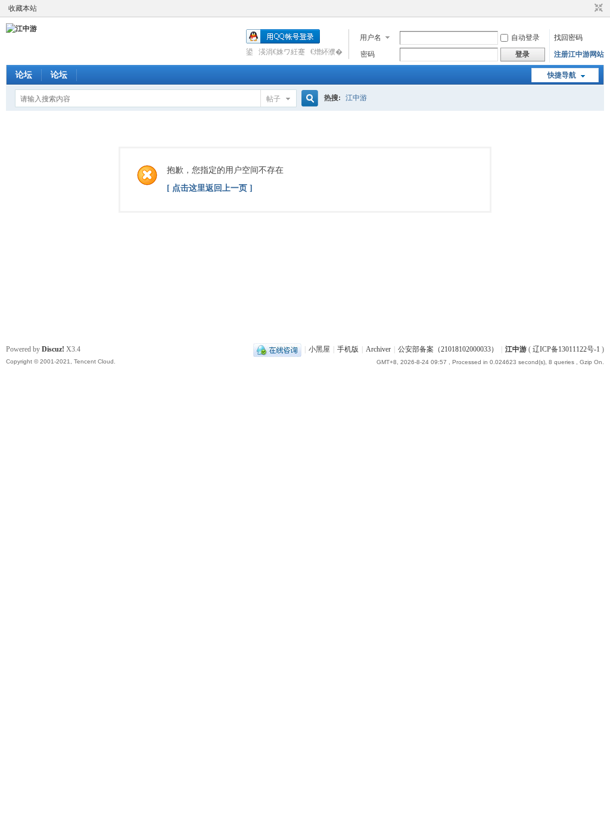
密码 (367, 54)
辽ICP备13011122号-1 (566, 349)
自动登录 (525, 37)
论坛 (23, 74)
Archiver (378, 349)
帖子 (273, 99)
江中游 (356, 98)
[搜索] (308, 98)
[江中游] (21, 28)
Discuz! (53, 349)
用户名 (370, 37)
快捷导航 (561, 75)
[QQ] (277, 349)
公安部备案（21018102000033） (448, 349)
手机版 (348, 349)
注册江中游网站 (579, 54)
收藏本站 (22, 8)
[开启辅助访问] (587, 8)
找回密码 (568, 37)
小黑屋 (319, 349)
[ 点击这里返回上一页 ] (210, 188)
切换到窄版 (597, 8)
